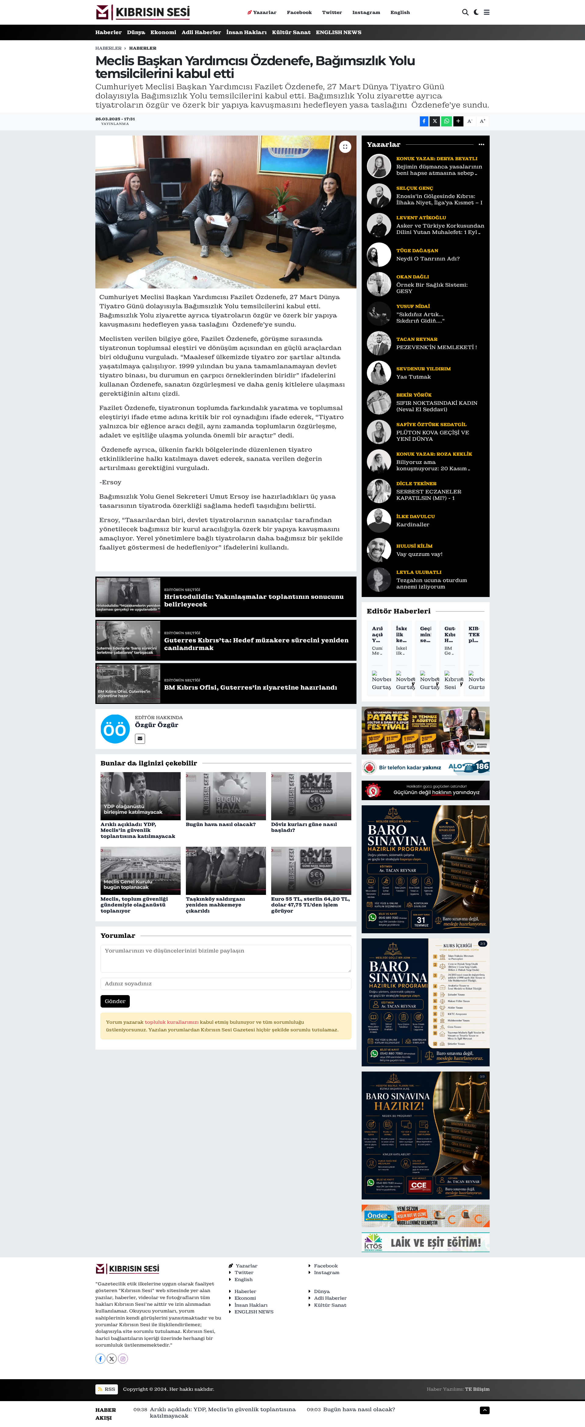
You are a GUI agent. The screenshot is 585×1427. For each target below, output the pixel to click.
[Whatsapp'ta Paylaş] (446, 121)
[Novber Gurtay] (382, 681)
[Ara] (465, 12)
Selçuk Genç (414, 188)
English (400, 12)
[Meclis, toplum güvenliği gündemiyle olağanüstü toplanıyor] (141, 870)
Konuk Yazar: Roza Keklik (434, 454)
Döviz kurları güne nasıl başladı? (304, 827)
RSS (109, 1389)
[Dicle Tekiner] (379, 490)
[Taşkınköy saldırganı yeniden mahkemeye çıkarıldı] (226, 870)
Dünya (136, 32)
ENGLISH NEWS (338, 32)
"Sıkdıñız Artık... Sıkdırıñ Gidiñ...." (420, 317)
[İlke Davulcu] (379, 520)
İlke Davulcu (415, 516)
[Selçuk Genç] (379, 195)
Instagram (366, 12)
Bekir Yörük (414, 395)
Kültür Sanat (291, 32)
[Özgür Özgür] (115, 728)
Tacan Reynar (417, 339)
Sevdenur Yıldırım (423, 369)
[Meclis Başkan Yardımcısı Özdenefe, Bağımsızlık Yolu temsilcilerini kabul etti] (225, 212)
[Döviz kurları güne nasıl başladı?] (311, 795)
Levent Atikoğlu (421, 218)
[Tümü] (481, 144)
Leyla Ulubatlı (418, 572)
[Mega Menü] (487, 12)
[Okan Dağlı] (379, 283)
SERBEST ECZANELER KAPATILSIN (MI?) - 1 (428, 495)
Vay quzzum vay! (419, 554)
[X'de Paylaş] (435, 121)
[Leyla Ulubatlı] (379, 579)
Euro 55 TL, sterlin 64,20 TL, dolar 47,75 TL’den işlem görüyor (310, 905)
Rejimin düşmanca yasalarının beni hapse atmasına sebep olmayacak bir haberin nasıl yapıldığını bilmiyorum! (439, 170)
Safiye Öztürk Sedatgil (431, 424)
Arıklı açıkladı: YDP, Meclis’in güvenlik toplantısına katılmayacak (138, 830)
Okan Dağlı (412, 277)
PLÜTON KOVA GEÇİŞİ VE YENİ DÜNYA (432, 435)
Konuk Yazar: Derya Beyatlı (436, 158)
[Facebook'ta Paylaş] (424, 121)
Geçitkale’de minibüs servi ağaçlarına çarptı (425, 634)
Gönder (115, 1001)
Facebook (299, 12)
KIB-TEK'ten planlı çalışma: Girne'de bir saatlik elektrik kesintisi (474, 634)
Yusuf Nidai (413, 306)
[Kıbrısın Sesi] (142, 12)
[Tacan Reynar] (379, 342)
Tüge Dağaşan (417, 250)
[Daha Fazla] (458, 121)
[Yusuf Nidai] (379, 313)
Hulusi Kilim (414, 546)
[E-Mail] (140, 739)
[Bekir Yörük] (379, 401)
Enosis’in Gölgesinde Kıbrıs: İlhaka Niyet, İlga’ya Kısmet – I (439, 199)
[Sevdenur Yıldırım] (379, 372)
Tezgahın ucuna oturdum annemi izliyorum (431, 583)
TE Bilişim (477, 1389)
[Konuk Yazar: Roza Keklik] (379, 460)
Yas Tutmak (413, 377)
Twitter (332, 12)
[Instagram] (123, 1359)
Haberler (108, 32)
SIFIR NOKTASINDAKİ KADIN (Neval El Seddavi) (436, 406)
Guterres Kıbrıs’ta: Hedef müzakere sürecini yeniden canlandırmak (450, 634)
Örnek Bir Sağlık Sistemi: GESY (432, 288)
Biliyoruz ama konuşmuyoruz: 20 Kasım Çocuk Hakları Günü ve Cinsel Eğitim (438, 465)
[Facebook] (100, 1359)
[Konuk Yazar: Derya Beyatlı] (379, 165)
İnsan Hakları (246, 32)
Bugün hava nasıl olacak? (221, 824)
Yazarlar (265, 12)
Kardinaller (413, 524)
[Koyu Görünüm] (476, 12)
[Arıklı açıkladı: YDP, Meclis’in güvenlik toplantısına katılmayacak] (141, 795)
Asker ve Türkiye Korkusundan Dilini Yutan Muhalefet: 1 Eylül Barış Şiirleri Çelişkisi (440, 229)
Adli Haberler (201, 32)
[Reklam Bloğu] (426, 730)
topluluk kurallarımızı (172, 1022)
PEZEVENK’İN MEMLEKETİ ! (436, 347)
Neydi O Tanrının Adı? (428, 259)
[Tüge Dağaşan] (379, 254)
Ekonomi (163, 32)
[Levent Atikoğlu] (379, 224)
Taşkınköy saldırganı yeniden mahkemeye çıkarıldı (215, 905)
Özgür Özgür (157, 725)
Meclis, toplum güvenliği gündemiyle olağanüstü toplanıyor (134, 905)
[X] (112, 1359)
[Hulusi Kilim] (379, 549)
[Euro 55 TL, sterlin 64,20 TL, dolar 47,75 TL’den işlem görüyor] (311, 870)
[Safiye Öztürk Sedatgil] (379, 431)
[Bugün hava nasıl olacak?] (226, 795)
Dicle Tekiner (416, 483)
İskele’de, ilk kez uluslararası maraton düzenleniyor (401, 634)
